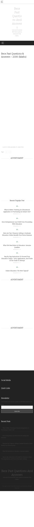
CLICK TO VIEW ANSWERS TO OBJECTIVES (13, 147)
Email (2, 404)
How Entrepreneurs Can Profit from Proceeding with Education (17, 223)
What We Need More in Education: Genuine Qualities (17, 246)
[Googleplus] (5, 383)
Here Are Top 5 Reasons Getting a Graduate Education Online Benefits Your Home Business (17, 234)
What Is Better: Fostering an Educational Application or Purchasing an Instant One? (17, 211)
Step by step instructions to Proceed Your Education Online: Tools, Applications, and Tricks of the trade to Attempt (17, 258)
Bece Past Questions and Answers (17, 17)
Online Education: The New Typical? (17, 271)
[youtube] (9, 383)
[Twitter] (4, 383)
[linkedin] (7, 383)
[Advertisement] (14, 132)
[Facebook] (2, 383)
